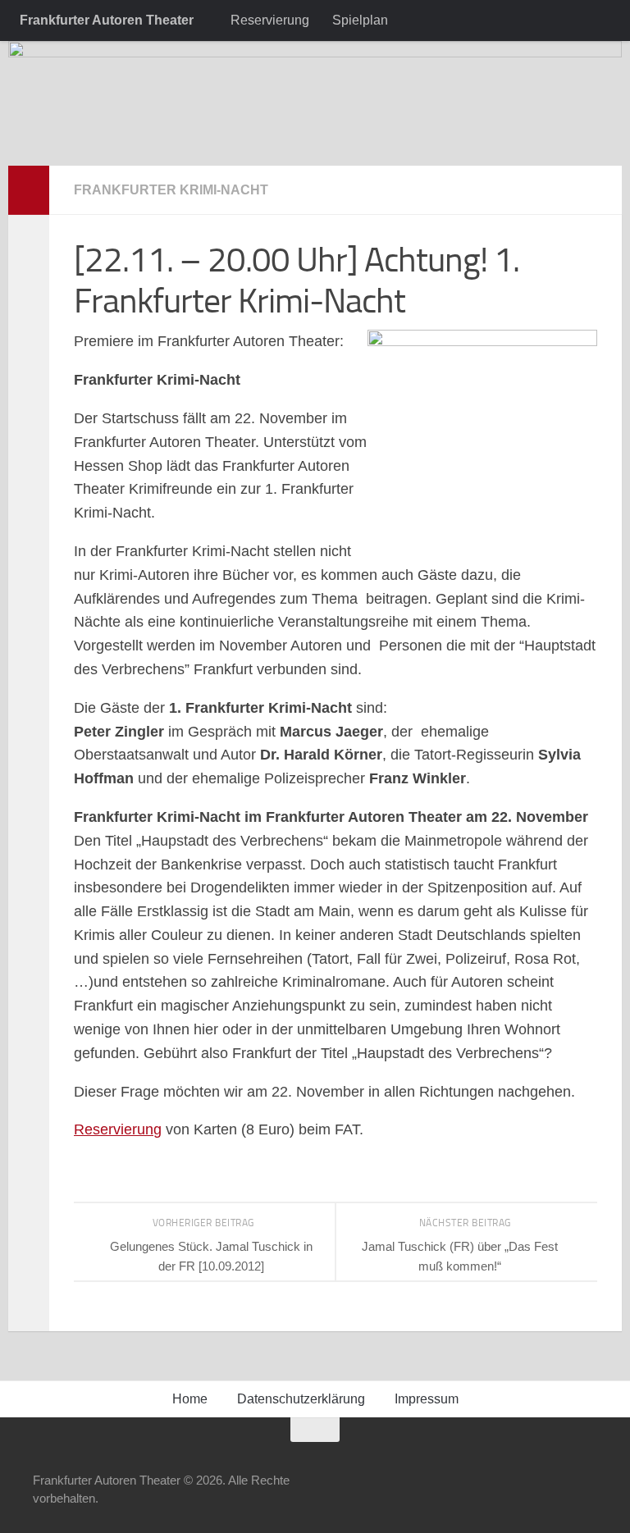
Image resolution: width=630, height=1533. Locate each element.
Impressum (427, 1399)
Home (190, 1399)
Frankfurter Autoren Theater (107, 20)
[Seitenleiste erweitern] (28, 190)
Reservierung (270, 20)
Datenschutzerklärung (301, 1399)
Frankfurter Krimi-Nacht (171, 190)
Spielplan (360, 20)
